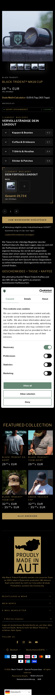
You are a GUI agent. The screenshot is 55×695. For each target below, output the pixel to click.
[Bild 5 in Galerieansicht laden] (41, 67)
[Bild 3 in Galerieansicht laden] (27, 67)
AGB (39, 679)
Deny (27, 402)
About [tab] (45, 299)
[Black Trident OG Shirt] (14, 442)
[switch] (48, 356)
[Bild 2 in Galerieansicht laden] (20, 67)
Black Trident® (10, 77)
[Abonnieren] (51, 619)
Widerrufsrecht (36, 676)
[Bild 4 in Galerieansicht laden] (34, 67)
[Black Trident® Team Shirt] (40, 442)
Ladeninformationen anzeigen (19, 234)
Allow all (27, 385)
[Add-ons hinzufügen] (24, 186)
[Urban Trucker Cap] (40, 482)
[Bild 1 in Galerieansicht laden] (13, 67)
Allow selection (27, 394)
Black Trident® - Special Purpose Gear (26, 669)
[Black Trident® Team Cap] (14, 482)
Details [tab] (27, 299)
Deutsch (15, 692)
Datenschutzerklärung (26, 679)
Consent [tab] (10, 299)
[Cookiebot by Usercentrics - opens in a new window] (39, 291)
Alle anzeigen (27, 516)
